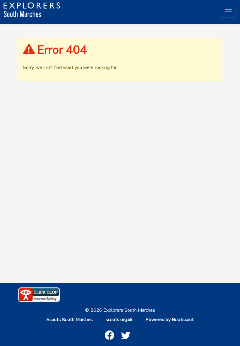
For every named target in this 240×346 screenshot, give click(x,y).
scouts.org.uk (119, 319)
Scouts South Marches (70, 319)
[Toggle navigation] (228, 12)
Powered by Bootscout (169, 319)
